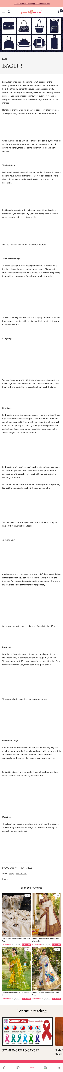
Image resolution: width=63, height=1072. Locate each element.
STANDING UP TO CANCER (20, 1050)
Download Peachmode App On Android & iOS (32, 3)
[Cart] (59, 11)
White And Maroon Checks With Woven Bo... (45, 940)
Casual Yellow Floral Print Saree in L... (16, 993)
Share (5, 879)
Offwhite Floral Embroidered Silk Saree (16, 940)
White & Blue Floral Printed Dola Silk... (45, 993)
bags (4, 59)
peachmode (21, 873)
